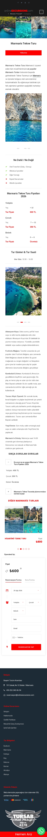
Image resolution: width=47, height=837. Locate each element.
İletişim (6, 712)
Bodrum (7, 746)
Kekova (6, 762)
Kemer (6, 766)
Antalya (7, 770)
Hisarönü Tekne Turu (15, 539)
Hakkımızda (8, 716)
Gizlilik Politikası (9, 720)
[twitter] (21, 2)
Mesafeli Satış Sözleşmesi (14, 724)
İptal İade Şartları (10, 728)
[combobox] (14, 637)
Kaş (5, 758)
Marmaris (37, 76)
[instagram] (28, 2)
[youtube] (25, 2)
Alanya (6, 774)
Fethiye (6, 754)
